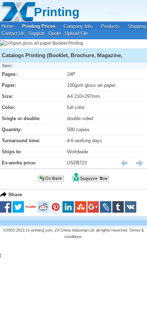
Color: (8, 107)
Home (7, 26)
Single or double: (21, 118)
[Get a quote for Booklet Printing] (90, 184)
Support (37, 33)
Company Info (78, 26)
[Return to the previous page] (51, 184)
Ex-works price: (19, 162)
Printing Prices (38, 26)
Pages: (9, 74)
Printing (57, 12)
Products (110, 26)
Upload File (76, 33)
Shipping (137, 26)
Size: (7, 96)
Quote (55, 33)
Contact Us (13, 33)
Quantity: (12, 129)
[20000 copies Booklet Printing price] (121, 162)
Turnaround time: (21, 140)
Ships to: (12, 151)
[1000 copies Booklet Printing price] (136, 162)
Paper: (9, 85)
